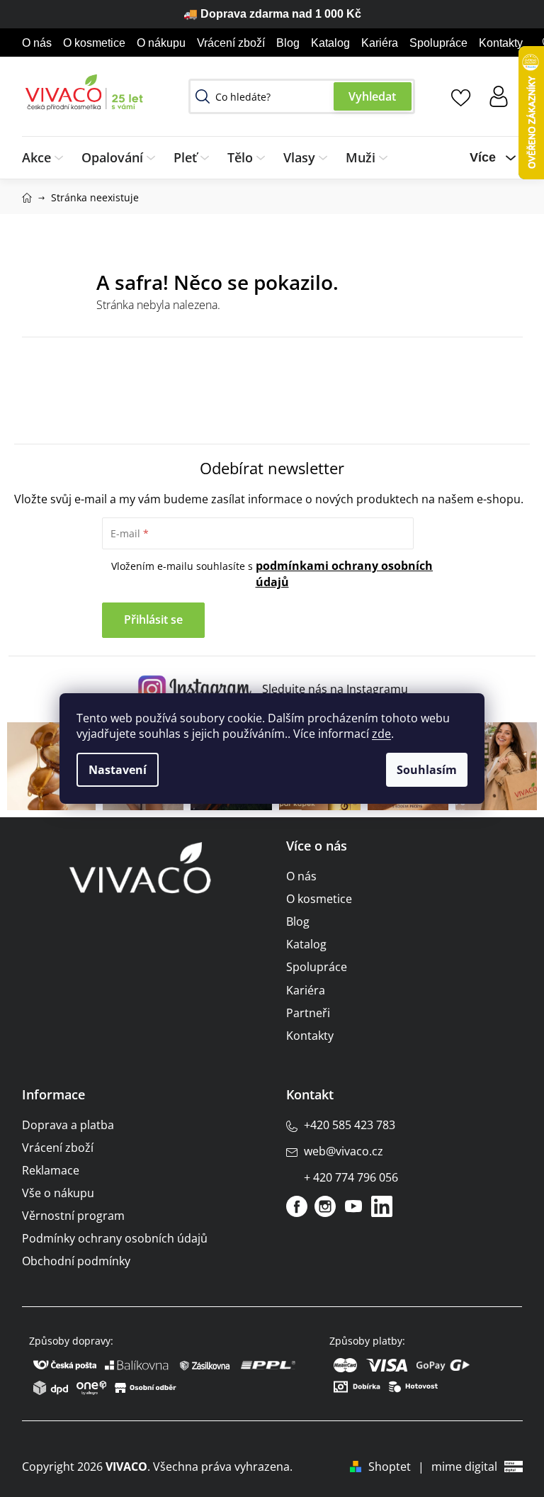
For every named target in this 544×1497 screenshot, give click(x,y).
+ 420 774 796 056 (351, 1177)
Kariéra (379, 43)
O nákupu (161, 43)
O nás (37, 43)
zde (381, 733)
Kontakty (501, 43)
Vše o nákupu (58, 1193)
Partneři (308, 1013)
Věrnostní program (73, 1215)
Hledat (373, 96)
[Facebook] (296, 1206)
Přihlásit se (153, 619)
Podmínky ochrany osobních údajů (115, 1238)
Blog (288, 43)
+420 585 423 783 (349, 1125)
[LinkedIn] (381, 1206)
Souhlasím (427, 770)
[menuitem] (47, 158)
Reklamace (50, 1170)
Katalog (330, 43)
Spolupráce (438, 43)
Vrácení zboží (231, 43)
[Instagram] (325, 1206)
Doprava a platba (68, 1125)
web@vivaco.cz (343, 1151)
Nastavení (118, 770)
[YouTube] (353, 1206)
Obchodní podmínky (76, 1261)
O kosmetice (94, 43)
